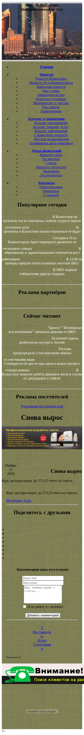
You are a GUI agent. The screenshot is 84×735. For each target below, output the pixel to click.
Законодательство (51, 95)
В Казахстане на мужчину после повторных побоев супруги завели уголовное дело (42, 222)
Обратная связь (51, 187)
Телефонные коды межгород (51, 143)
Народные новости (51, 87)
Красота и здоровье (51, 99)
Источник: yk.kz (18, 500)
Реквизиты (51, 191)
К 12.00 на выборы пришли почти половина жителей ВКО (43, 261)
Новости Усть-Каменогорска (51, 83)
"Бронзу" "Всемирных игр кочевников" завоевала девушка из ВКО (45, 330)
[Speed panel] (42, 529)
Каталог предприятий (51, 123)
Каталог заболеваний (51, 131)
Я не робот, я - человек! (45, 607)
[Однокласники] (42, 554)
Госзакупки (51, 159)
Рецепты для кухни (51, 167)
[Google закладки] (42, 538)
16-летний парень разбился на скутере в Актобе (49, 340)
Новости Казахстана (51, 79)
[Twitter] (42, 550)
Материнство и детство (51, 103)
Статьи (51, 163)
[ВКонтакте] (42, 542)
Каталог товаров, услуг (51, 127)
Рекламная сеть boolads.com (42, 406)
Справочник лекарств (51, 135)
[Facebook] (42, 546)
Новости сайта (51, 155)
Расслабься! (51, 107)
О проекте (51, 195)
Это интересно (51, 175)
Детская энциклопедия (51, 139)
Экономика (51, 171)
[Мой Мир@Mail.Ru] (42, 558)
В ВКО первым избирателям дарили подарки (48, 272)
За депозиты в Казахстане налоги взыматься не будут (42, 229)
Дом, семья (51, 91)
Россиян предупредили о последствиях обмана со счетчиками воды (37, 354)
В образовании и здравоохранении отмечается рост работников (41, 254)
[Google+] (42, 534)
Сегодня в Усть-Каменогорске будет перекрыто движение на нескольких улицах (40, 243)
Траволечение (51, 111)
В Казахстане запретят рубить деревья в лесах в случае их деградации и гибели (42, 374)
